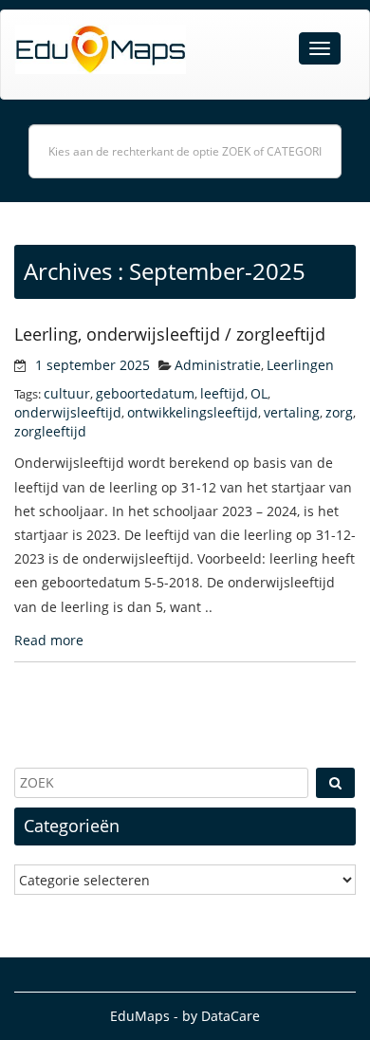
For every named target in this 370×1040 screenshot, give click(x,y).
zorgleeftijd (50, 431)
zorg (339, 412)
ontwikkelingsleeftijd (192, 412)
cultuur (67, 393)
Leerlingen (300, 365)
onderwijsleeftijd (67, 412)
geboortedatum (145, 393)
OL (259, 393)
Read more (48, 640)
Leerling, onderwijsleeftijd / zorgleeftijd (169, 334)
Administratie (218, 365)
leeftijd (222, 393)
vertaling (292, 412)
